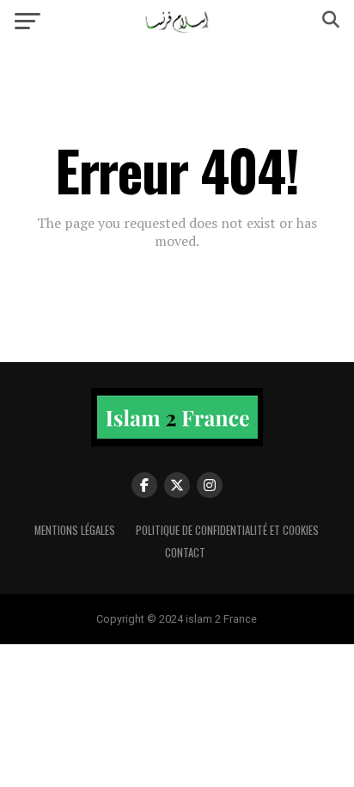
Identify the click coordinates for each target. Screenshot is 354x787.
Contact (185, 552)
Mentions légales (74, 530)
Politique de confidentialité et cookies (227, 530)
